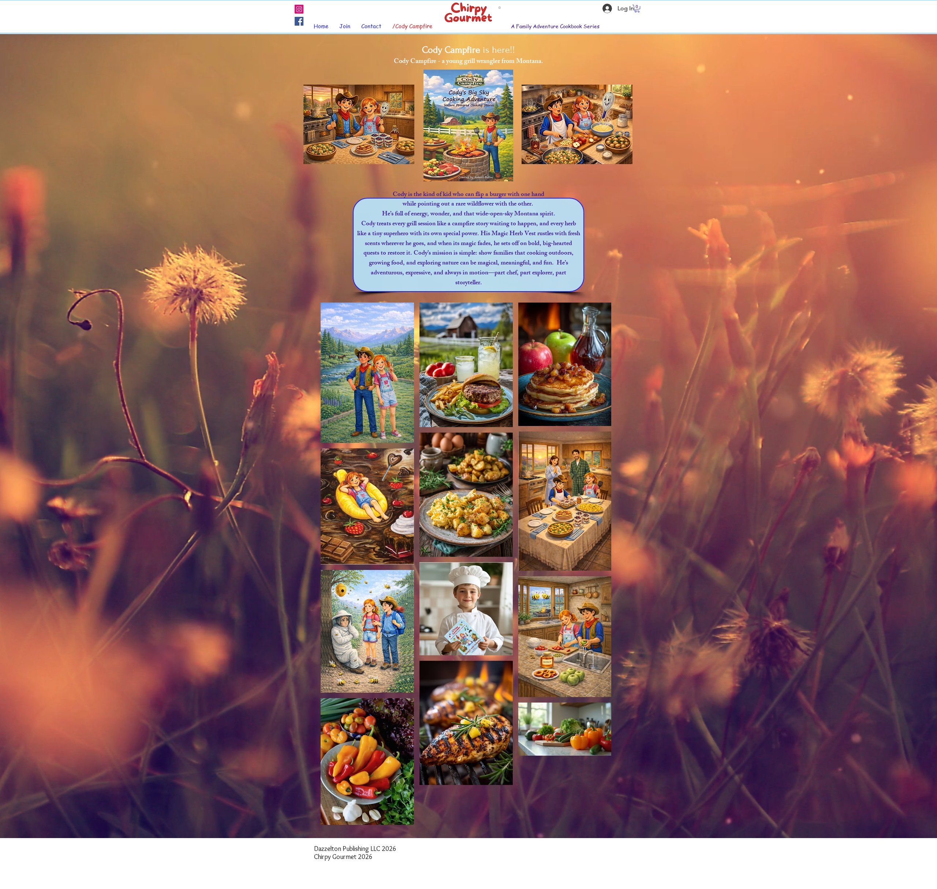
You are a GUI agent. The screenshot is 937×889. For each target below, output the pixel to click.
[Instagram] (299, 9)
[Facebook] (299, 21)
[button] (637, 8)
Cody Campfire (451, 50)
